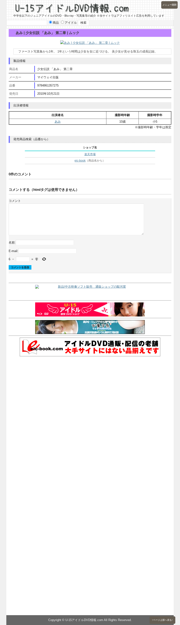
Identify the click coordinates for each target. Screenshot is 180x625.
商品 (56, 22)
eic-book (80, 160)
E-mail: (13, 251)
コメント (15, 201)
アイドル (71, 22)
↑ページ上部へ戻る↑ (162, 620)
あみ (58, 121)
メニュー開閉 (169, 5)
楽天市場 (90, 154)
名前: (12, 242)
